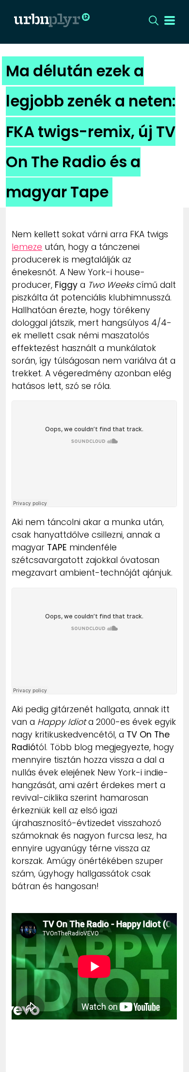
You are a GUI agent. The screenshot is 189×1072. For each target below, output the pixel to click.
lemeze (27, 247)
